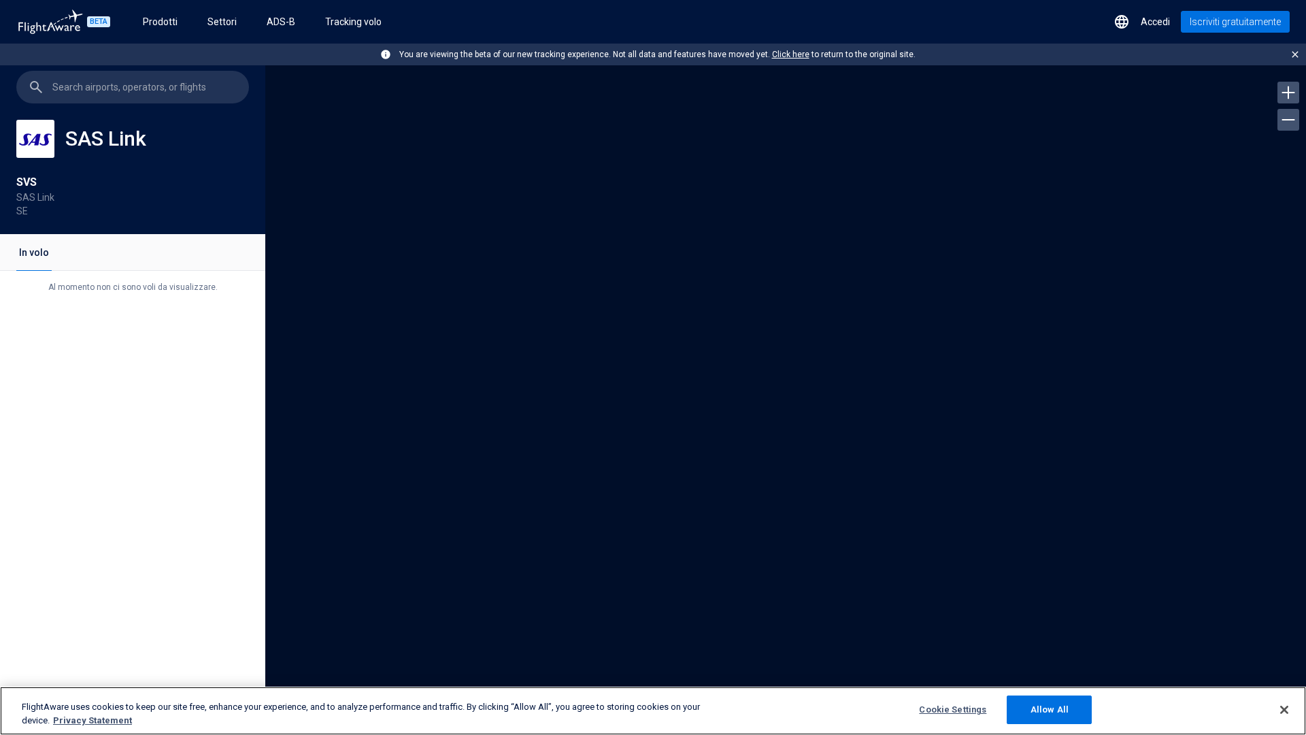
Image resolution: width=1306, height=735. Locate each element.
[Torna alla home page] (50, 21)
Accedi (1155, 21)
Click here (790, 54)
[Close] (1284, 710)
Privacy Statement (92, 720)
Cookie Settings (952, 709)
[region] (785, 396)
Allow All (1050, 709)
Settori (222, 21)
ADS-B (281, 21)
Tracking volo (353, 21)
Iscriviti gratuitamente (1235, 21)
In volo (34, 252)
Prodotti (160, 21)
